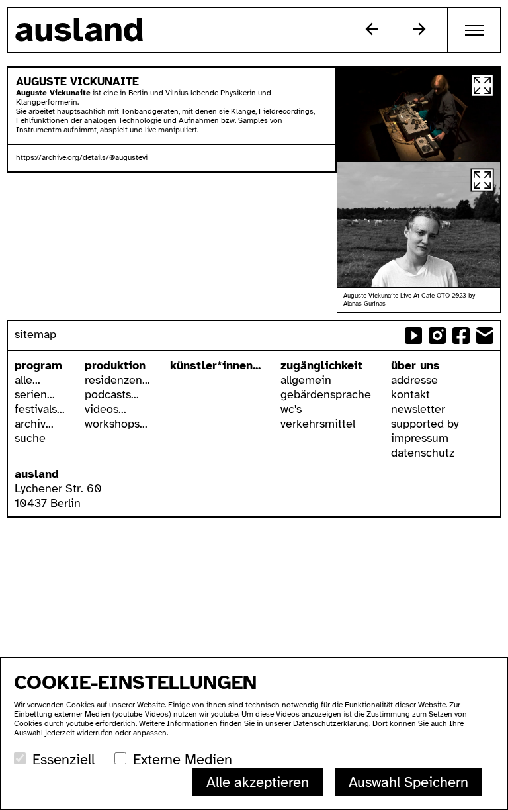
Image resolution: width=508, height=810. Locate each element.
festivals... (40, 409)
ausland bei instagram (437, 335)
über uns (415, 365)
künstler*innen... (215, 365)
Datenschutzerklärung (331, 723)
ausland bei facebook (461, 335)
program (38, 365)
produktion (115, 365)
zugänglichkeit (321, 365)
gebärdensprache (325, 394)
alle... (27, 380)
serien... (35, 394)
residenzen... (117, 380)
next (419, 29)
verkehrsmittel (317, 423)
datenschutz (422, 452)
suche (30, 438)
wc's (291, 409)
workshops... (116, 423)
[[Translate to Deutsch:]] (418, 224)
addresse (414, 380)
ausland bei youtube (413, 335)
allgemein (305, 380)
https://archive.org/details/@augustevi (82, 157)
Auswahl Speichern (408, 782)
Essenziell (63, 759)
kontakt (410, 394)
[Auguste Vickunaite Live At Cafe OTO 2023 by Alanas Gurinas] (418, 114)
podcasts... (112, 394)
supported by (425, 423)
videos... (105, 409)
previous (372, 29)
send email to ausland (484, 335)
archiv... (34, 423)
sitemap (35, 334)
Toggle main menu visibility (474, 30)
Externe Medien (182, 759)
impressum (419, 438)
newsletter (418, 409)
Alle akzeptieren (257, 782)
